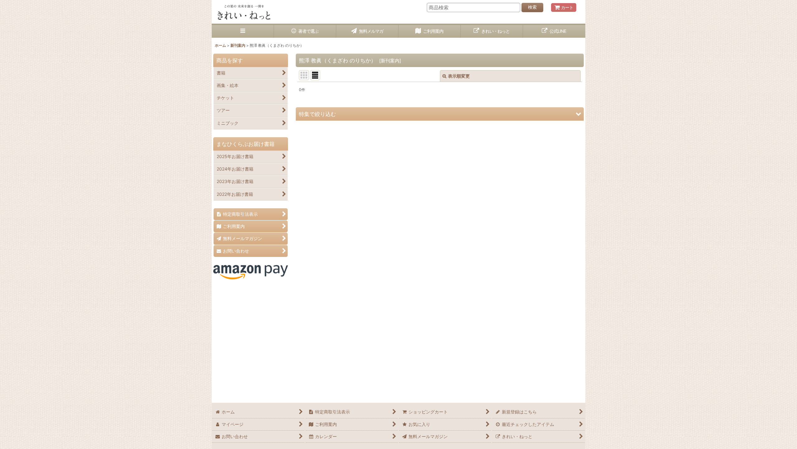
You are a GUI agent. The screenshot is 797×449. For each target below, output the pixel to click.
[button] (243, 31)
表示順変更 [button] (459, 76)
